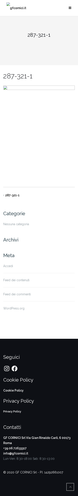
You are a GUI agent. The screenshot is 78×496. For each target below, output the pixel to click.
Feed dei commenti (17, 294)
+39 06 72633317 (15, 448)
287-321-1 (12, 195)
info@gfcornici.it (15, 453)
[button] (16, 8)
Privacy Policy (12, 411)
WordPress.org (13, 308)
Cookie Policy (13, 390)
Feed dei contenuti (16, 280)
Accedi (8, 266)
